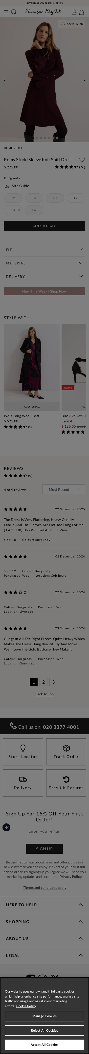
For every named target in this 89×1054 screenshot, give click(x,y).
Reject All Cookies (44, 1030)
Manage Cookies (44, 1016)
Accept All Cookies (44, 1045)
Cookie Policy (26, 1006)
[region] (44, 1015)
